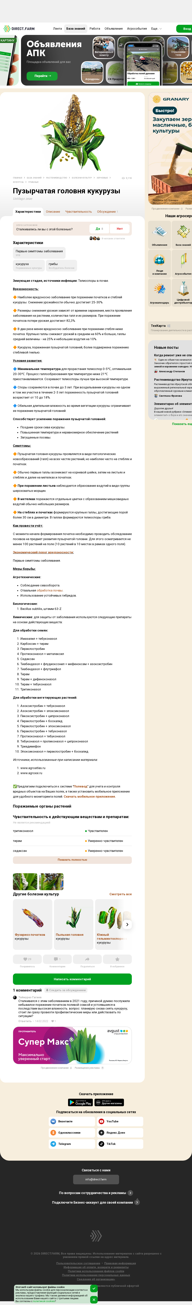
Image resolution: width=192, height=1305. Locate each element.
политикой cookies (43, 1301)
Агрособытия (137, 28)
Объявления (114, 28)
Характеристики (28, 211)
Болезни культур (82, 178)
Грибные (33, 182)
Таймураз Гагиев (30, 997)
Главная (17, 178)
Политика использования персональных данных (96, 1275)
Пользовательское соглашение (78, 1263)
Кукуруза (18, 182)
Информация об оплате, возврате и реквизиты (96, 1267)
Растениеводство (56, 178)
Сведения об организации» (96, 1279)
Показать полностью (72, 859)
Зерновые (102, 178)
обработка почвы (50, 590)
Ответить (25, 1021)
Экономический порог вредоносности (43, 552)
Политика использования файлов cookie (96, 1271)
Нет (120, 229)
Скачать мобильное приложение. (90, 796)
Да (99, 229)
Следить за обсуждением (67, 990)
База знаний (75, 28)
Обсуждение (107, 211)
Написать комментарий (72, 979)
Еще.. (155, 28)
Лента (57, 28)
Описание (53, 211)
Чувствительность (78, 211)
